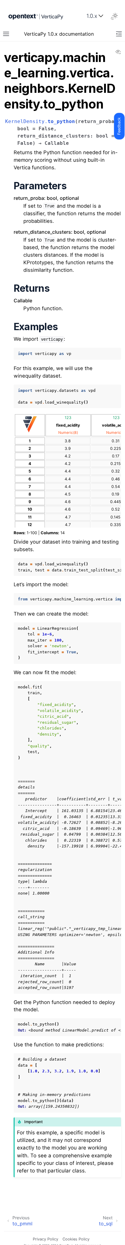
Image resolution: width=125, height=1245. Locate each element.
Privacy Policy (45, 1239)
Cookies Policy (76, 1239)
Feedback (119, 126)
